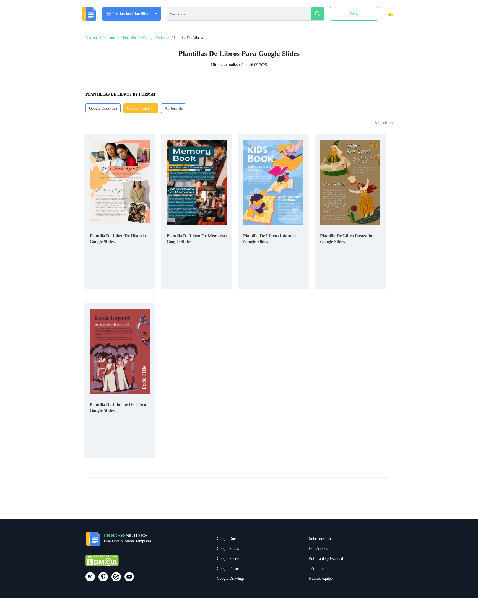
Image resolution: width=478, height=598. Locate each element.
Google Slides (228, 549)
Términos (316, 568)
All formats (174, 108)
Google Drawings (230, 578)
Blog (354, 14)
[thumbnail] (120, 182)
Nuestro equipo (321, 578)
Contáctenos (318, 549)
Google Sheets (228, 559)
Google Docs (227, 539)
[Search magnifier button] (317, 13)
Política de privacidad (326, 559)
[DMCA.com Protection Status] (102, 563)
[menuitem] (385, 25)
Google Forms (228, 568)
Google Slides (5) (141, 108)
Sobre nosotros (320, 539)
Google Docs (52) (103, 108)
